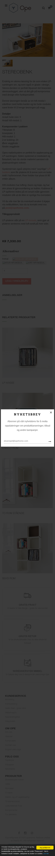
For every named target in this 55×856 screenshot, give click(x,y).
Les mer (46, 853)
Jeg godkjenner (45, 847)
